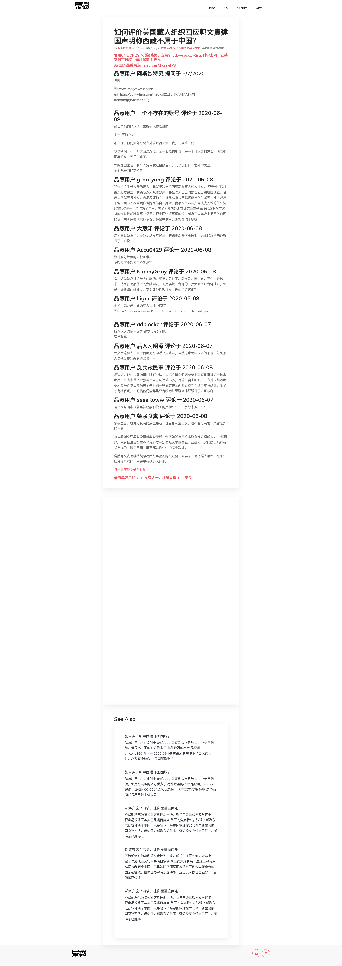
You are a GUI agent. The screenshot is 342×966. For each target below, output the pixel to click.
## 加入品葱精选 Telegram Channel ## (145, 65)
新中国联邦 (185, 48)
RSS (225, 8)
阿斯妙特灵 (124, 48)
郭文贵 (197, 48)
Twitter (258, 8)
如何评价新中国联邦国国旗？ (148, 736)
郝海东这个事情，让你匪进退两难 (151, 808)
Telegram (241, 8)
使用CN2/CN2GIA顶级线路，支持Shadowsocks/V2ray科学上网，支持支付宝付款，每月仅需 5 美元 (171, 57)
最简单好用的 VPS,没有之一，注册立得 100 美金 (153, 477)
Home (211, 8)
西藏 (175, 48)
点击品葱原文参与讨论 (130, 470)
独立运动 (166, 48)
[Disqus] (171, 556)
